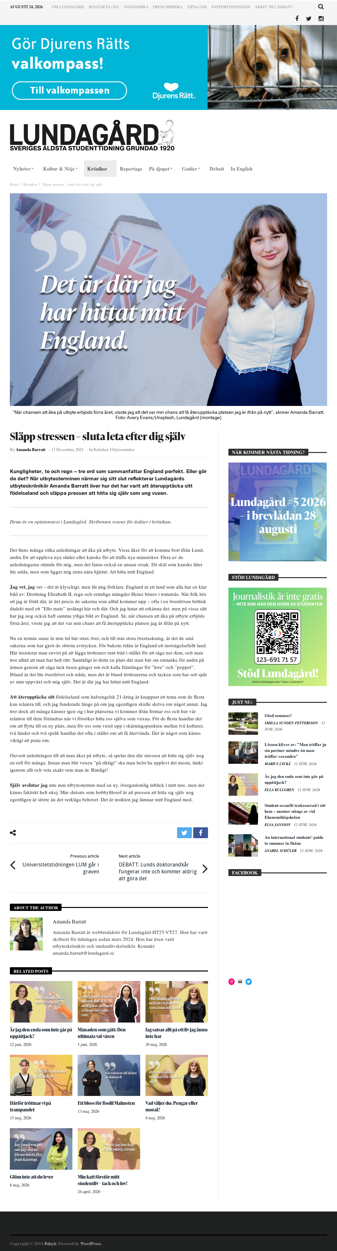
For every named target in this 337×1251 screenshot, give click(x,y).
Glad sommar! (278, 715)
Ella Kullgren (280, 789)
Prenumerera (168, 6)
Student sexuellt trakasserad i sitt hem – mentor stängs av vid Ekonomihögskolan (295, 811)
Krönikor (30, 184)
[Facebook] (297, 19)
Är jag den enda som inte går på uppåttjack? (294, 779)
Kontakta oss (104, 6)
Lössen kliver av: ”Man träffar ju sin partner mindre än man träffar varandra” (295, 750)
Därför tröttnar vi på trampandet (30, 1106)
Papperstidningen (231, 6)
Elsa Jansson (278, 824)
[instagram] (321, 19)
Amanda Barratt (30, 449)
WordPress (90, 1243)
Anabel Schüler (281, 850)
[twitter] (184, 832)
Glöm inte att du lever (31, 1177)
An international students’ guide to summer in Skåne (294, 840)
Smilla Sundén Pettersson (292, 723)
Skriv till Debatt (273, 6)
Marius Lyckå (278, 763)
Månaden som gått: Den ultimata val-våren (102, 1032)
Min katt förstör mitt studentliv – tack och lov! (102, 1180)
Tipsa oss (197, 6)
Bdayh (50, 1243)
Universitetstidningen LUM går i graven (60, 864)
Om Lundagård (68, 6)
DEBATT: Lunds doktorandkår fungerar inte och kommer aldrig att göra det (158, 868)
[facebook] (200, 832)
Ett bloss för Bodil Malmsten (106, 1103)
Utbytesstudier (122, 449)
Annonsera (135, 6)
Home (14, 184)
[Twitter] (309, 19)
